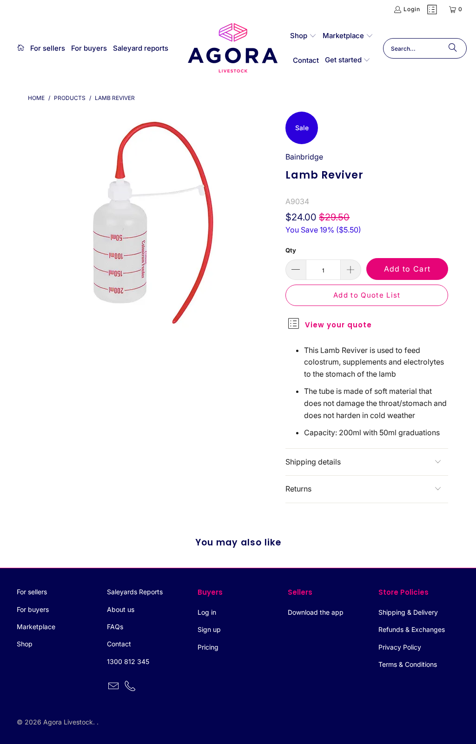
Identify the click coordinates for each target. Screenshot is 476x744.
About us (120, 609)
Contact (119, 644)
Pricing (208, 647)
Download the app (316, 612)
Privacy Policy (399, 647)
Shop (25, 644)
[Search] (453, 48)
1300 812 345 (128, 661)
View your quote (338, 325)
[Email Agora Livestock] (114, 686)
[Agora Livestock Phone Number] (131, 686)
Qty (290, 250)
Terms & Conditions (407, 664)
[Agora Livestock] (233, 48)
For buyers (33, 609)
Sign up (209, 629)
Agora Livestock (68, 722)
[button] (303, 36)
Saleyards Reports (135, 592)
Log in (207, 612)
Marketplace (36, 627)
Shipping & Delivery (408, 612)
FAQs (115, 627)
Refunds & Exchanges (411, 629)
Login (411, 9)
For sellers (32, 592)
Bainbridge (304, 156)
